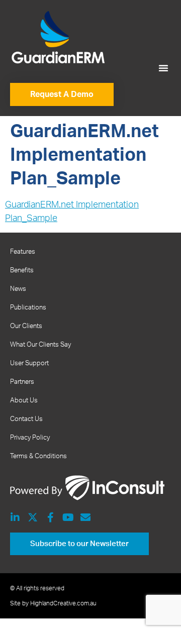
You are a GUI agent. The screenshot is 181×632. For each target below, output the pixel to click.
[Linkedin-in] (15, 517)
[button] (163, 67)
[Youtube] (68, 517)
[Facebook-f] (50, 517)
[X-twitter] (33, 517)
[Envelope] (85, 517)
